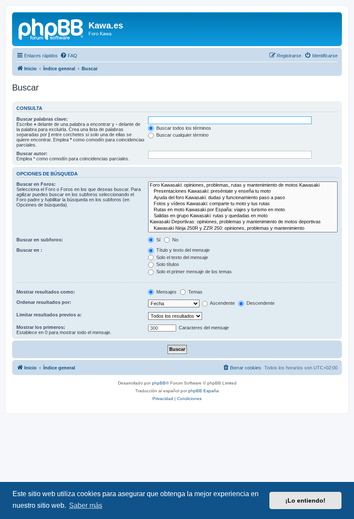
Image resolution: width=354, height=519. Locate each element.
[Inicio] (51, 28)
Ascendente (222, 303)
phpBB (159, 383)
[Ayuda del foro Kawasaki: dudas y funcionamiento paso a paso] (243, 198)
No (174, 239)
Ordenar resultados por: (43, 302)
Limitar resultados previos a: (49, 314)
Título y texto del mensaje (182, 250)
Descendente (260, 303)
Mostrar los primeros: (40, 327)
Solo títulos (167, 264)
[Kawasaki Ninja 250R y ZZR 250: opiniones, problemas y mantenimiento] (243, 228)
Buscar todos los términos (183, 128)
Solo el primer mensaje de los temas (193, 271)
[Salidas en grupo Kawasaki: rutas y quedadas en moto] (243, 216)
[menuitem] (68, 55)
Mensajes (166, 291)
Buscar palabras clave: (42, 119)
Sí (158, 239)
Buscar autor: (31, 153)
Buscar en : (29, 250)
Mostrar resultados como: (45, 291)
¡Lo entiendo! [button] (305, 500)
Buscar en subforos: (39, 239)
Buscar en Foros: (36, 184)
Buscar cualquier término (182, 135)
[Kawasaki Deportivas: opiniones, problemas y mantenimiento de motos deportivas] (243, 222)
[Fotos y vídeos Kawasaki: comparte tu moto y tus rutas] (243, 204)
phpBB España (203, 390)
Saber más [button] (85, 505)
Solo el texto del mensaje (181, 257)
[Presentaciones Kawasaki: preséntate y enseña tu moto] (243, 191)
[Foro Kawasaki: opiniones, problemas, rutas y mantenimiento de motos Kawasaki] (243, 185)
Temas (194, 291)
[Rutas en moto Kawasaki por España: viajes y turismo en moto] (243, 210)
